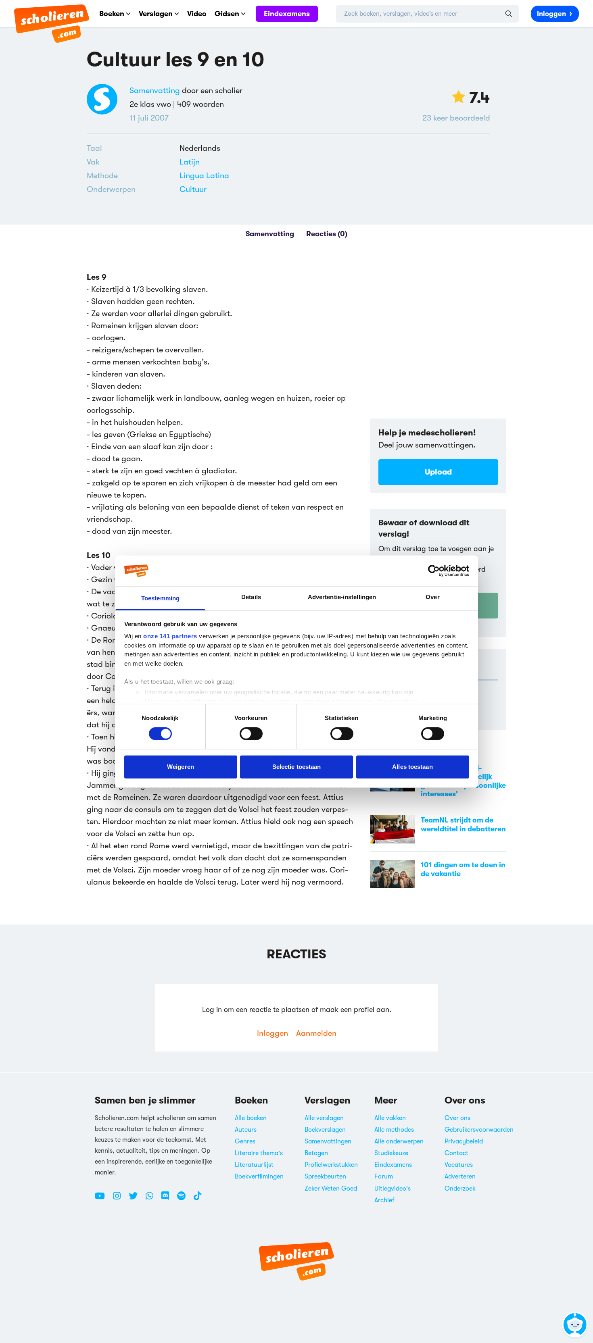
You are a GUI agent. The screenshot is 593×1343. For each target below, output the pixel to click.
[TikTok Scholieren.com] (197, 1199)
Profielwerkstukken (331, 1164)
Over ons (457, 1118)
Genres (245, 1141)
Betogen (316, 1153)
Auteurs (246, 1129)
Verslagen (156, 14)
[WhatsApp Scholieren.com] (152, 1199)
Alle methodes (394, 1129)
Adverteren (460, 1176)
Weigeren (180, 766)
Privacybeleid (464, 1141)
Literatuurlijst (254, 1164)
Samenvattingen (328, 1141)
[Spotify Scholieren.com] (184, 1199)
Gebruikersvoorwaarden (479, 1129)
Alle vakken (390, 1118)
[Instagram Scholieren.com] (120, 1199)
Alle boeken (251, 1118)
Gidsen (227, 14)
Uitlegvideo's (392, 1188)
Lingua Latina (204, 175)
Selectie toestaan (296, 766)
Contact (456, 1153)
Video (197, 14)
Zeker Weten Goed (331, 1188)
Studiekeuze (391, 1153)
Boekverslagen (325, 1129)
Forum (383, 1176)
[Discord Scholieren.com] (168, 1199)
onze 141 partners (170, 636)
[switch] (251, 733)
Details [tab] (251, 596)
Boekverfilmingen (259, 1176)
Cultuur (193, 189)
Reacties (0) (326, 234)
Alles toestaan (412, 766)
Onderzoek (460, 1188)
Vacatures (459, 1164)
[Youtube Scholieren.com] (103, 1199)
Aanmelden (316, 1033)
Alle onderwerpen (399, 1141)
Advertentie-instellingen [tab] (342, 596)
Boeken (111, 14)
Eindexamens (287, 14)
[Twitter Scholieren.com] (136, 1199)
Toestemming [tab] (160, 598)
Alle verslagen (324, 1118)
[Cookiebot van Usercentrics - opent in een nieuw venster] (434, 571)
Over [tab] (432, 596)
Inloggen (551, 14)
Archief (384, 1200)
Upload (438, 472)
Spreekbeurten (325, 1176)
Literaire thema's (259, 1153)
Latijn (190, 162)
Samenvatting (154, 90)
